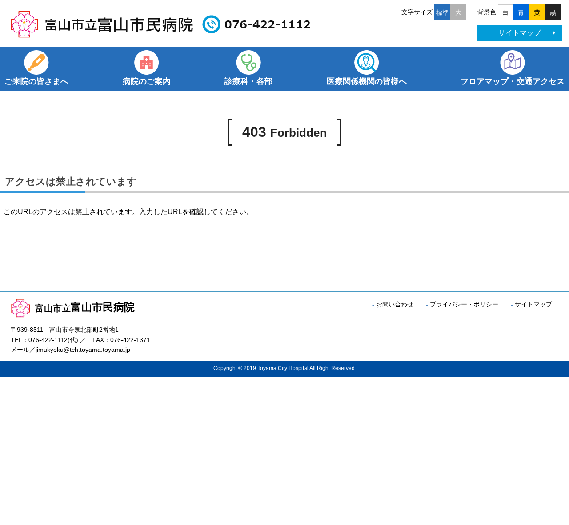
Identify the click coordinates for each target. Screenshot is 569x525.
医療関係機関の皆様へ (367, 81)
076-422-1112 (48, 339)
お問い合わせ (394, 304)
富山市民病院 (85, 307)
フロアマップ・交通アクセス (513, 81)
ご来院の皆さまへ (36, 81)
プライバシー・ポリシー (464, 304)
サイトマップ (519, 32)
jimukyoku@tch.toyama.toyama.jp (83, 349)
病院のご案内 (147, 81)
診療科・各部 (248, 81)
